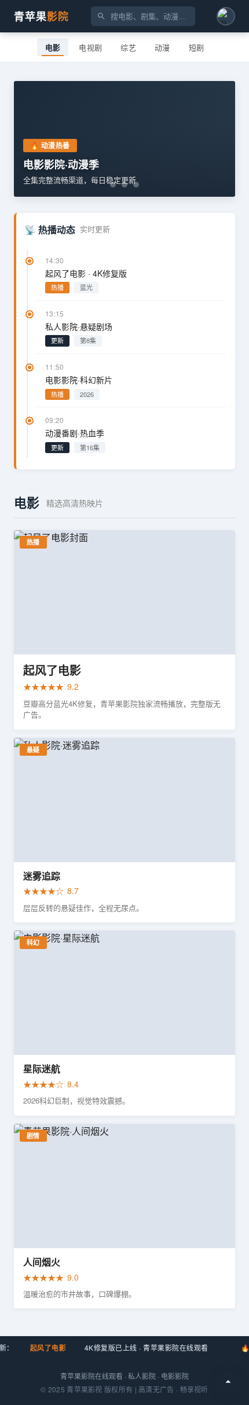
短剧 (196, 47)
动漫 (162, 47)
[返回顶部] (228, 1381)
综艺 (128, 47)
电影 (53, 47)
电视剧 (90, 47)
